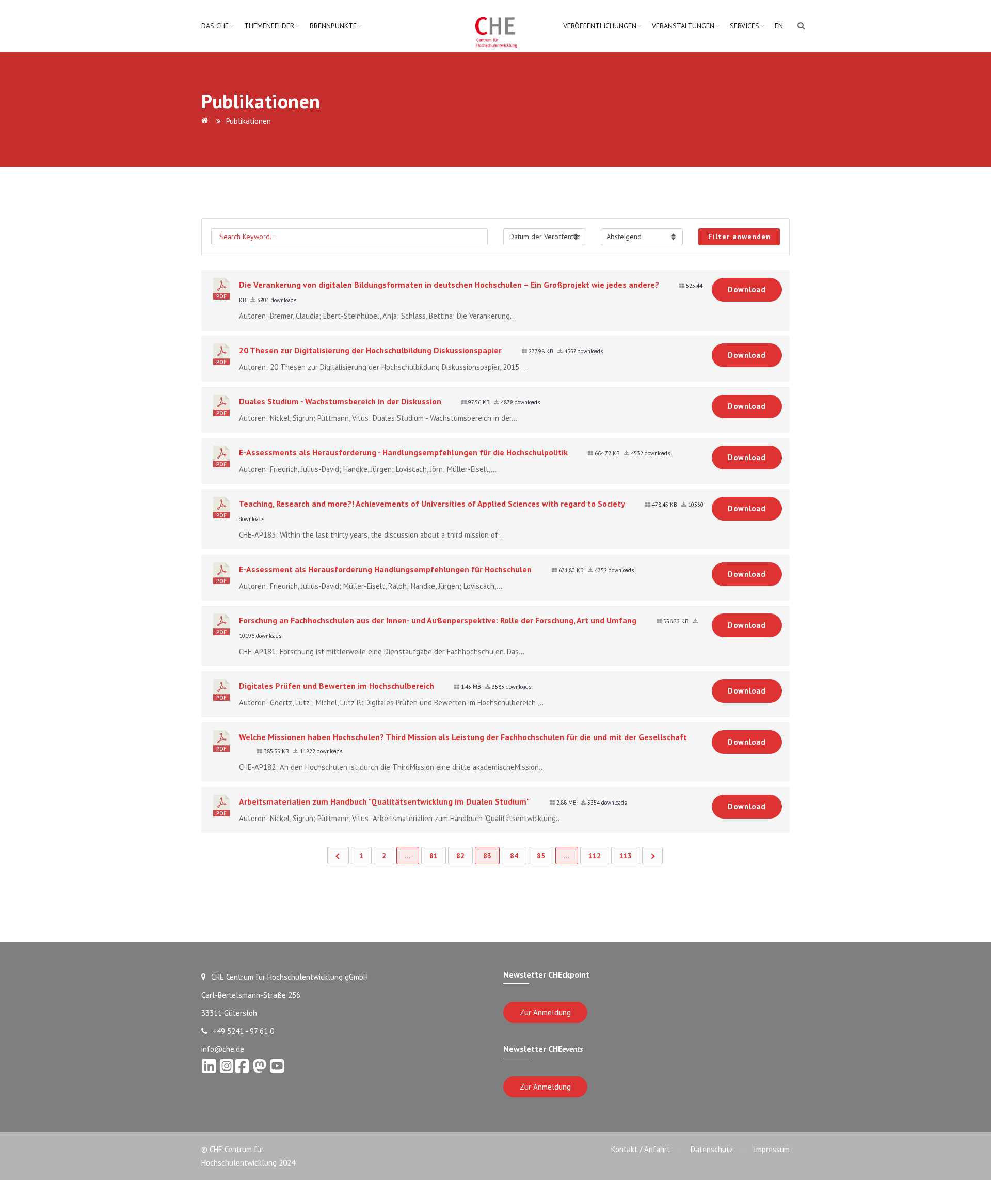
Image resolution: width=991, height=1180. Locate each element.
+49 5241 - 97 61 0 (243, 1031)
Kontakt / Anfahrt (640, 1149)
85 (541, 855)
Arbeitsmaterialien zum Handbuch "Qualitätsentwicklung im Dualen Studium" (384, 801)
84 (514, 855)
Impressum (772, 1149)
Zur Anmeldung (545, 1012)
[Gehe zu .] (206, 121)
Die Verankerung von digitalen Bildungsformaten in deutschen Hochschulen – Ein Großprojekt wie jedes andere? (449, 284)
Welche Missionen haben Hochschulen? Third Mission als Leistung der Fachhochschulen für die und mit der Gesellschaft (463, 737)
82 (460, 855)
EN (779, 25)
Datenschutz (712, 1149)
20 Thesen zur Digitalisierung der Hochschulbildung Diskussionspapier (370, 350)
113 (625, 855)
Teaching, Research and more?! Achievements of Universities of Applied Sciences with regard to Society (432, 503)
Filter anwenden (739, 236)
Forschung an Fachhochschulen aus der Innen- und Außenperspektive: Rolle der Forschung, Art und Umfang (437, 620)
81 (433, 855)
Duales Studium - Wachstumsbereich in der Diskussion (340, 401)
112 (594, 855)
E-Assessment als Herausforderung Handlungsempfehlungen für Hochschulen (385, 569)
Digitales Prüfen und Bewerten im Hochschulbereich (336, 686)
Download (747, 289)
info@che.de (222, 1049)
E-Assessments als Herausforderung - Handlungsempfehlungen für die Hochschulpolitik (403, 452)
